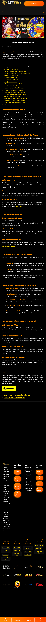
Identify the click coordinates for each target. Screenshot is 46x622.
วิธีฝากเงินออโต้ (28, 551)
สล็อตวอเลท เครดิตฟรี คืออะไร (11, 69)
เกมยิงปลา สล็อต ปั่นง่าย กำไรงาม (14, 398)
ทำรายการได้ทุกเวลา (11, 77)
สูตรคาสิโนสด (17, 550)
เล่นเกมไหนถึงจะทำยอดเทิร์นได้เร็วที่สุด (16, 102)
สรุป (5, 105)
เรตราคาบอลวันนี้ (17, 547)
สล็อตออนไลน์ (39, 472)
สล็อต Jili (5, 555)
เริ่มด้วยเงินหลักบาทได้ (12, 75)
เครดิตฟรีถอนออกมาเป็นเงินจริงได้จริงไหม (17, 98)
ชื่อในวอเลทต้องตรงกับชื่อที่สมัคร (14, 84)
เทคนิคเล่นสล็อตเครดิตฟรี (8, 246)
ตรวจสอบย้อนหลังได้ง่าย (12, 80)
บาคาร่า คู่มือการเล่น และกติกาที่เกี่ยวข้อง (17, 395)
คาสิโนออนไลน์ (39, 478)
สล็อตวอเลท (19, 206)
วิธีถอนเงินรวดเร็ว (27, 555)
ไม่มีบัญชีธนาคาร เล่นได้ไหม (13, 96)
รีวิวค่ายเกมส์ (38, 548)
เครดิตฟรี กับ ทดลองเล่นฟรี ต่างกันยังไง (13, 90)
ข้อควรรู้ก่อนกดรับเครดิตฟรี (10, 82)
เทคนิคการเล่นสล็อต (39, 545)
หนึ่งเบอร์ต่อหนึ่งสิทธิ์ (11, 86)
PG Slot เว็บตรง (5, 547)
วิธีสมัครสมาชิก (17, 472)
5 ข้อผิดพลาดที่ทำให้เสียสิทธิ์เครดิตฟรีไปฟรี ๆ (15, 92)
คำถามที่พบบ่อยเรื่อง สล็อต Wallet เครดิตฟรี (15, 94)
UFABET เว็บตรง (39, 489)
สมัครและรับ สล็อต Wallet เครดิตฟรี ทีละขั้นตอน (16, 71)
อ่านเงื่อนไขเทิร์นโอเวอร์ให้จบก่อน (15, 88)
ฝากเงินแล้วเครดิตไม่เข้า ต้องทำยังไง (15, 100)
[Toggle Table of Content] (28, 67)
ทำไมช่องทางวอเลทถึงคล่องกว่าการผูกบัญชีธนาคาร (17, 73)
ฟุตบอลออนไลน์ (39, 483)
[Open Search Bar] (43, 12)
